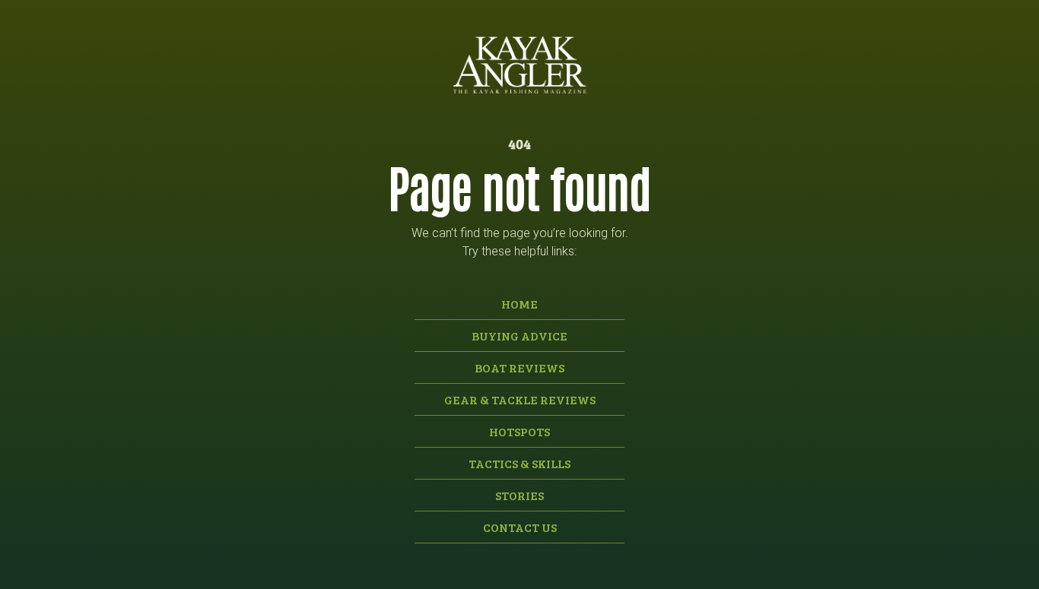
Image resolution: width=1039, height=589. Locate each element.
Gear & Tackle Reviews (520, 399)
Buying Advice (519, 336)
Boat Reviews (519, 367)
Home (519, 304)
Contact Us (520, 527)
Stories (519, 495)
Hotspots (519, 431)
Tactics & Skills (519, 463)
